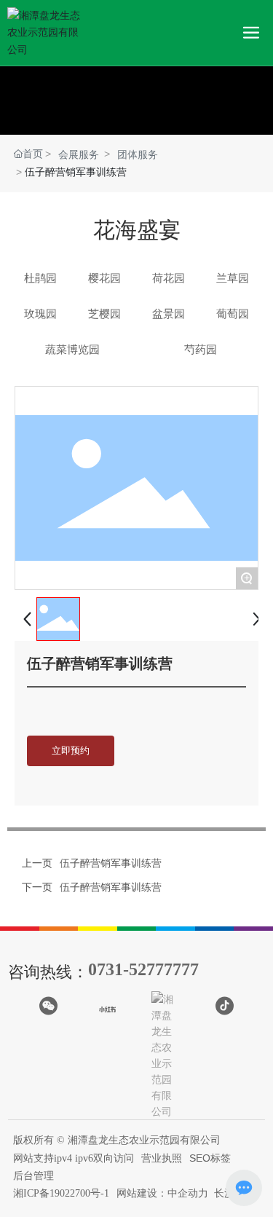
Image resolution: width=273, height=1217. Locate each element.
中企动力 (187, 1193)
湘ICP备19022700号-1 (61, 1193)
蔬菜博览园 (72, 349)
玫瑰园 (40, 313)
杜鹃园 (40, 278)
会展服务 (78, 154)
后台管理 (33, 1175)
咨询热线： (48, 972)
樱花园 (104, 278)
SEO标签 (210, 1158)
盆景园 (168, 313)
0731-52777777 (143, 969)
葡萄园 (232, 313)
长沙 (224, 1193)
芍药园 (200, 349)
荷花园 (168, 278)
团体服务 (137, 154)
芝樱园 (104, 313)
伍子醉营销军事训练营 (111, 863)
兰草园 (232, 278)
